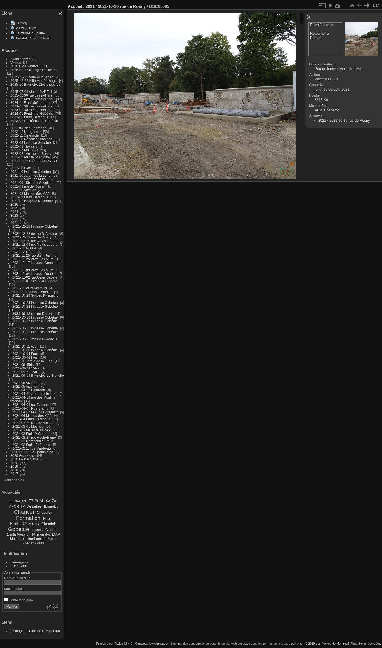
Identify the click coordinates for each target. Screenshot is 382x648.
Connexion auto (20, 600)
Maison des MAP (46, 534)
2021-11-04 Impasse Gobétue (35, 273)
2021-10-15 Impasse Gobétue (35, 328)
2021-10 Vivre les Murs (28, 179)
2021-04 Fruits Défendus (31, 419)
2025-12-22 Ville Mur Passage (33, 81)
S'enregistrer (20, 562)
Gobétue (18, 529)
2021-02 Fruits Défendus (31, 444)
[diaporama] (330, 5)
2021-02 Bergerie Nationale (31, 201)
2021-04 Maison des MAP (32, 415)
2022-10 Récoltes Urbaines (31, 139)
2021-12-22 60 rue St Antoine (34, 233)
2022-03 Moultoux (24, 150)
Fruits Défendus (24, 523)
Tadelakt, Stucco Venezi (34, 38)
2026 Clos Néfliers (24, 66)
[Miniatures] (352, 5)
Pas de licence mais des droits (340, 69)
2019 (14, 466)
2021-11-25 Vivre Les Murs (32, 259)
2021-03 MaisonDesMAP (31, 430)
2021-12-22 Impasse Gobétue (35, 226)
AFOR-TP (17, 506)
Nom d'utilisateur (17, 578)
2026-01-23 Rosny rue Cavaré (33, 70)
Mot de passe (14, 589)
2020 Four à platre (24, 459)
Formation (28, 518)
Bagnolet (51, 506)
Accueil (75, 6)
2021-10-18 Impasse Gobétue (35, 317)
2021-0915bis (23, 364)
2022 (14, 219)
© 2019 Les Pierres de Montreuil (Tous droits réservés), (343, 643)
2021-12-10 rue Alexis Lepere (35, 241)
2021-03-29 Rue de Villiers (32, 423)
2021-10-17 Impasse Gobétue (35, 321)
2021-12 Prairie (24, 248)
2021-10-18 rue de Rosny (32, 313)
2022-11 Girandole (24, 135)
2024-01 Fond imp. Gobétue (31, 113)
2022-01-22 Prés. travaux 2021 (34, 161)
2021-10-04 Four (25, 353)
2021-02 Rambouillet (28, 441)
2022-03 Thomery (23, 146)
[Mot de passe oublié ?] (55, 607)
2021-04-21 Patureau (28, 390)
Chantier (24, 512)
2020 (14, 463)
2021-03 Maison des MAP (30, 193)
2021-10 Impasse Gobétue (30, 172)
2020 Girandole (22, 455)
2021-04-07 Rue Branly (30, 408)
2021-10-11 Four (25, 346)
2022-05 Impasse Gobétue (30, 142)
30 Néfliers (18, 501)
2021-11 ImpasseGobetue (32, 292)
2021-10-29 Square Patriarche (35, 295)
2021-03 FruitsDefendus (30, 434)
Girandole (49, 524)
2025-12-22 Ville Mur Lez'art (31, 77)
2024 (14, 212)
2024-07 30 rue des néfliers (31, 106)
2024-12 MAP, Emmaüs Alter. (32, 99)
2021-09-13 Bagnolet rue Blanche (38, 375)
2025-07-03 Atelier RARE (29, 91)
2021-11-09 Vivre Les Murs (32, 270)
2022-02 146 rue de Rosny (30, 153)
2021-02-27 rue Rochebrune (34, 437)
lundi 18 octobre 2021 (332, 89)
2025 (14, 208)
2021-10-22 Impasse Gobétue (35, 306)
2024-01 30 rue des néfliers (31, 110)
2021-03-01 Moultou (27, 426)
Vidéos (15, 62)
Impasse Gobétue (45, 530)
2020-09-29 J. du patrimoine (31, 452)
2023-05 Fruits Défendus (29, 117)
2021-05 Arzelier (23, 190)
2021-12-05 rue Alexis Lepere (35, 244)
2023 (14, 215)
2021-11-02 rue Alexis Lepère (34, 277)
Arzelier (34, 506)
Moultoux (17, 539)
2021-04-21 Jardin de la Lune (35, 394)
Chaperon (44, 512)
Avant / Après (20, 59)
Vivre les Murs (33, 543)
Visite (52, 539)
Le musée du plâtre (30, 33)
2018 (14, 470)
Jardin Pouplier (18, 534)
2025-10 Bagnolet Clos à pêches (35, 84)
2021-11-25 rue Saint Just (31, 255)
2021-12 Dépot (23, 252)
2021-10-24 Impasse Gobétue (35, 303)
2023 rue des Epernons (28, 128)
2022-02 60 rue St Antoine (30, 157)
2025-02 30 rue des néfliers (31, 95)
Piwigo (118, 643)
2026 (14, 204)
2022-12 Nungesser (25, 132)
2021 (14, 222)
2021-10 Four (20, 168)
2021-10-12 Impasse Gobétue (35, 332)
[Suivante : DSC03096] (366, 5)
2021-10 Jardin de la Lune (30, 175)
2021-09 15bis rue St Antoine (32, 182)
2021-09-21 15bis (25, 372)
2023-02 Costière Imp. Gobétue (34, 121)
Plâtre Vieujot (26, 28)
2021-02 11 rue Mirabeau (31, 448)
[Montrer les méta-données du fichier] (337, 5)
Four (46, 518)
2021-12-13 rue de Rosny (31, 237)
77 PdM (36, 501)
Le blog (21, 23)
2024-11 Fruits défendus (28, 102)
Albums (8, 50)
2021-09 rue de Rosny (27, 186)
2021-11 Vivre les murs (29, 288)
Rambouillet (36, 539)
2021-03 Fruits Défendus (29, 197)
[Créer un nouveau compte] (48, 607)
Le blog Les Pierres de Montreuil (35, 631)
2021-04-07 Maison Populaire (35, 412)
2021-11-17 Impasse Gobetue (35, 263)
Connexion (18, 566)
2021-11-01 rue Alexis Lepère (34, 281)
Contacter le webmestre (151, 643)
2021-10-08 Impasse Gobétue (35, 350)
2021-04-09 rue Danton (30, 404)
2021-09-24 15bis (25, 368)
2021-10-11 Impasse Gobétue (35, 339)
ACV (51, 501)
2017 (14, 474)
